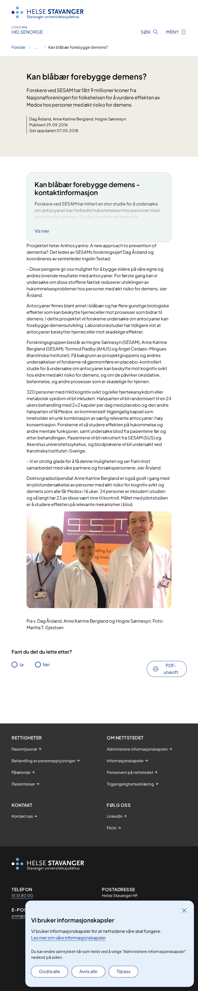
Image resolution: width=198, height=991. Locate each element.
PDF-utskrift (171, 669)
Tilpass (123, 971)
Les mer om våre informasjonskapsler (68, 937)
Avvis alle (88, 971)
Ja (21, 664)
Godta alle (49, 971)
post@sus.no (23, 915)
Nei (46, 664)
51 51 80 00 (22, 895)
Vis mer (42, 231)
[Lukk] (184, 910)
